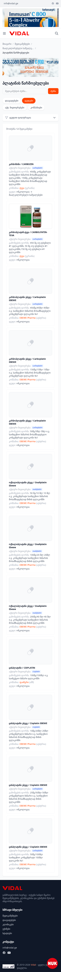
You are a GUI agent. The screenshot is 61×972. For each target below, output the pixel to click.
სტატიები (7, 933)
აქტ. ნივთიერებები (14, 107)
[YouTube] (57, 3)
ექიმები (6, 928)
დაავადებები (11, 100)
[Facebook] (53, 3)
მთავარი (7, 43)
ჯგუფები (29, 100)
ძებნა (53, 91)
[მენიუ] (4, 33)
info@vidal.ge (11, 3)
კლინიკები (8, 924)
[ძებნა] (56, 33)
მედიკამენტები (22, 43)
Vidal (33, 964)
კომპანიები (36, 107)
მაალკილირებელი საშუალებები (18, 48)
